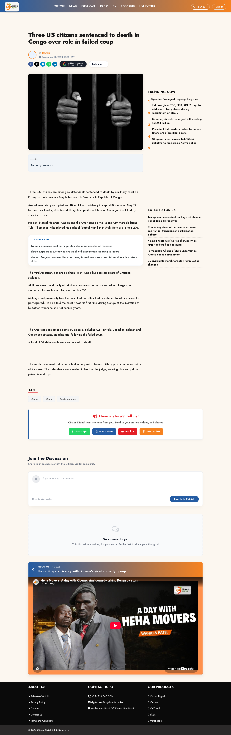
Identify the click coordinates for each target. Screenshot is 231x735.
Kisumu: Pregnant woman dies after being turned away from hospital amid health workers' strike (84, 259)
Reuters (46, 53)
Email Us (129, 431)
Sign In (219, 6)
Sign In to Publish (184, 499)
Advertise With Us (40, 696)
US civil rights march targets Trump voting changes (173, 262)
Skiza (153, 714)
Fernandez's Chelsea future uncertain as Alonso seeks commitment (172, 252)
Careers (35, 708)
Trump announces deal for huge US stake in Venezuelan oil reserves (71, 246)
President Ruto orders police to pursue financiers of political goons (176, 131)
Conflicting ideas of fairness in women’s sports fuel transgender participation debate (172, 231)
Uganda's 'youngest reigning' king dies (174, 99)
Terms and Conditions (42, 721)
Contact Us (36, 714)
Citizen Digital (157, 696)
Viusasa (154, 702)
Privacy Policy (38, 702)
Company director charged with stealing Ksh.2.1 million (177, 121)
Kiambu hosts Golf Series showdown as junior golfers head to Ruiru (172, 242)
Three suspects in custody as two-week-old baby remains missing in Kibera (75, 251)
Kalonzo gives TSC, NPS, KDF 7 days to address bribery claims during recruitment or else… (176, 109)
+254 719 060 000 (102, 696)
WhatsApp (81, 431)
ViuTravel (155, 708)
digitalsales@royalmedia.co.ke (107, 702)
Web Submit (106, 431)
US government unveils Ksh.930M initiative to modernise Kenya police (174, 141)
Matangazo (156, 721)
